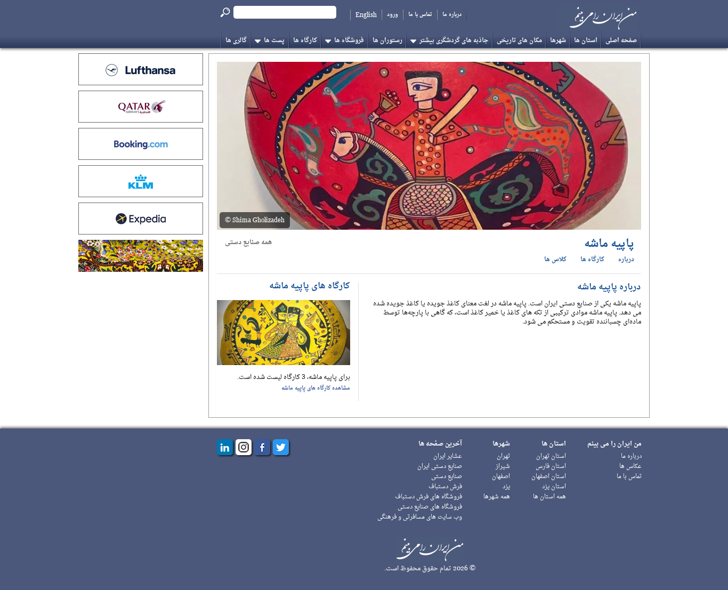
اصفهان (501, 476)
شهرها (558, 40)
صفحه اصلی (621, 40)
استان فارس (551, 466)
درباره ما (452, 15)
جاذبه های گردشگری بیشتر (453, 40)
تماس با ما (420, 15)
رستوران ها (387, 40)
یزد (506, 486)
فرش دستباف (445, 486)
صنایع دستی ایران (439, 466)
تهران (503, 456)
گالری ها (236, 40)
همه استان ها (549, 497)
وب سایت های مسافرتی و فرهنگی (419, 517)
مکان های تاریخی (519, 40)
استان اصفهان (548, 476)
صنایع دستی (446, 476)
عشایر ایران (447, 456)
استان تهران (551, 456)
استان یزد (554, 486)
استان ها (585, 40)
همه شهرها (496, 497)
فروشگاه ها (349, 40)
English (366, 15)
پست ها (274, 40)
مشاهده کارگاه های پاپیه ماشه (315, 388)
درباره (626, 259)
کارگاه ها (305, 40)
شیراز (503, 466)
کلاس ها (555, 259)
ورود (392, 15)
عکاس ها (630, 466)
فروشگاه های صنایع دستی (430, 507)
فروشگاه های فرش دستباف (428, 497)
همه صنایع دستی (248, 242)
